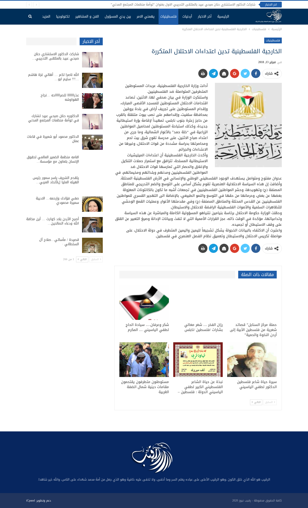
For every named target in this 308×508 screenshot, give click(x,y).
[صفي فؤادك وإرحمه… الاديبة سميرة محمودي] (92, 204)
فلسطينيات (168, 16)
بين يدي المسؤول (118, 16)
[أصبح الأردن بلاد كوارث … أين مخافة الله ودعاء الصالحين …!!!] (92, 224)
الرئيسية (223, 16)
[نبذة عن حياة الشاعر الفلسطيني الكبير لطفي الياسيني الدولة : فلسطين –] (198, 359)
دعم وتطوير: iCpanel (38, 500)
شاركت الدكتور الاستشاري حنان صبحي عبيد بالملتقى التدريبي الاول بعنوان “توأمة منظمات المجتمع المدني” (183, 4)
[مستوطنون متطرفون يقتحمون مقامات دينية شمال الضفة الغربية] (144, 359)
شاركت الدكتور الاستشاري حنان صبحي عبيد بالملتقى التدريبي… (55, 56)
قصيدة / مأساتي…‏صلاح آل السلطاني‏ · (59, 242)
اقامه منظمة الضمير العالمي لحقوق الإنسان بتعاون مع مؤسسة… (53, 159)
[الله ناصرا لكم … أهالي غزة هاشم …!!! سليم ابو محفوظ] (92, 80)
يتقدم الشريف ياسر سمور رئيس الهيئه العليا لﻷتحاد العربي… (56, 180)
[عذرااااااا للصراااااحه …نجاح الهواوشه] (92, 101)
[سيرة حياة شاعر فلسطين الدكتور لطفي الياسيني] (252, 359)
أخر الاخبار (205, 16)
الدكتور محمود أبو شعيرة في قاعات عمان (53, 138)
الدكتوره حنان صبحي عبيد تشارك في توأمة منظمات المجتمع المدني (53, 118)
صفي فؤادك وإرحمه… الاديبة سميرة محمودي (57, 200)
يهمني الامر (145, 16)
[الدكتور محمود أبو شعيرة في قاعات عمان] (92, 142)
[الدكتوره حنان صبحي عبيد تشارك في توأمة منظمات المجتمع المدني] (92, 121)
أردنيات (187, 16)
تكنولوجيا (63, 16)
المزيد (46, 16)
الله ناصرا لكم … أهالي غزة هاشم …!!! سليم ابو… (53, 77)
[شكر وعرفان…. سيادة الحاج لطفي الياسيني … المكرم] (144, 302)
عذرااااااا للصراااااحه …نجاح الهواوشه (60, 97)
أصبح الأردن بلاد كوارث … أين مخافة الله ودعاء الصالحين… (52, 221)
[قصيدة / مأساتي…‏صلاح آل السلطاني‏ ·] (92, 245)
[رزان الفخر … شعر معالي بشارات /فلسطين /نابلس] (198, 302)
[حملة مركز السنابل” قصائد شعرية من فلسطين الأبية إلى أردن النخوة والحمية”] (252, 302)
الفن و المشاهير (87, 16)
